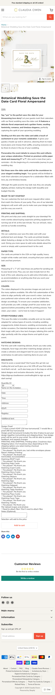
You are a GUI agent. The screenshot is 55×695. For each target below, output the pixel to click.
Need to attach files (11, 509)
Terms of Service (34, 684)
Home (3, 25)
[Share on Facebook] (3, 536)
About (5, 668)
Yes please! (7, 450)
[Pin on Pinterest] (18, 536)
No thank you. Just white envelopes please (32, 450)
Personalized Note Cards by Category (26, 676)
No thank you (20, 454)
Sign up (39, 636)
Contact (13, 668)
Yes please (7, 500)
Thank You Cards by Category (39, 682)
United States (26, 648)
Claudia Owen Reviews (40, 668)
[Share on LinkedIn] (13, 536)
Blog (27, 668)
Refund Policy (20, 684)
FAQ (21, 668)
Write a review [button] (28, 578)
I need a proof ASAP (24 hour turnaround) (21, 428)
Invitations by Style (39, 671)
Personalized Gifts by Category (13, 682)
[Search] (50, 17)
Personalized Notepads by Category (26, 679)
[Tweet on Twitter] (8, 536)
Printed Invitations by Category (17, 671)
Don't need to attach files (32, 509)
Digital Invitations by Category (26, 674)
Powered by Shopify (27, 690)
